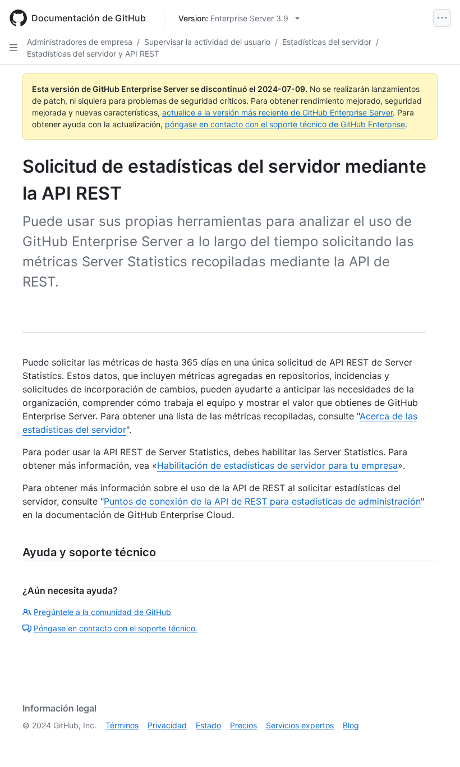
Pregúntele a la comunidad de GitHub (102, 612)
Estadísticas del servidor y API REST (93, 53)
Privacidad (167, 725)
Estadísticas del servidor (326, 42)
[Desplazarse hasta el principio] (435, 742)
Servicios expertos (300, 725)
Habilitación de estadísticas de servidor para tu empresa (277, 465)
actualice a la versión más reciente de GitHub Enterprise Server (277, 112)
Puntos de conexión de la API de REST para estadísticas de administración (262, 501)
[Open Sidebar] (13, 48)
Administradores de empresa (79, 42)
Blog (351, 725)
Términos (122, 725)
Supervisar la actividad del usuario (207, 42)
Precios (243, 725)
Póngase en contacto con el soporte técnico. (115, 628)
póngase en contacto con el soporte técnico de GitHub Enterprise (285, 124)
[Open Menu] (442, 18)
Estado (208, 725)
